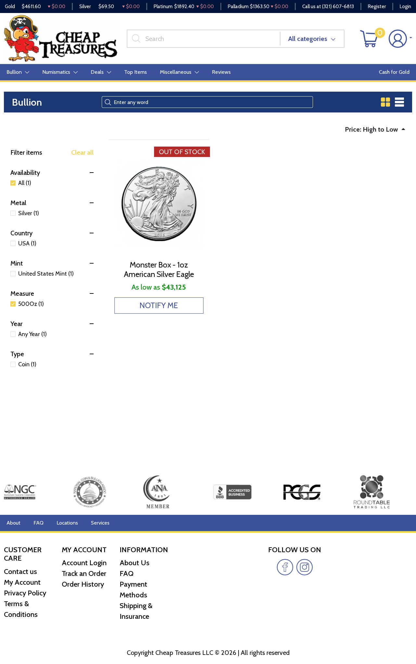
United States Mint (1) (46, 274)
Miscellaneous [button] (175, 72)
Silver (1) (28, 213)
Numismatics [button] (56, 72)
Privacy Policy (25, 593)
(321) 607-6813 (338, 6)
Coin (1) (27, 364)
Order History (83, 584)
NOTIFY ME (158, 305)
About (13, 523)
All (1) (24, 183)
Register (377, 6)
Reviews (221, 72)
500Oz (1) (31, 304)
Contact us (20, 571)
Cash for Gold (394, 72)
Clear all (82, 152)
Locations (67, 523)
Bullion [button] (14, 72)
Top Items (135, 72)
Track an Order (84, 573)
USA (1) (27, 243)
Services (100, 523)
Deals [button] (97, 72)
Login (405, 6)
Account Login (84, 562)
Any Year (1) (32, 334)
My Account (22, 582)
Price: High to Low (372, 129)
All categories (307, 39)
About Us (135, 562)
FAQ (38, 523)
